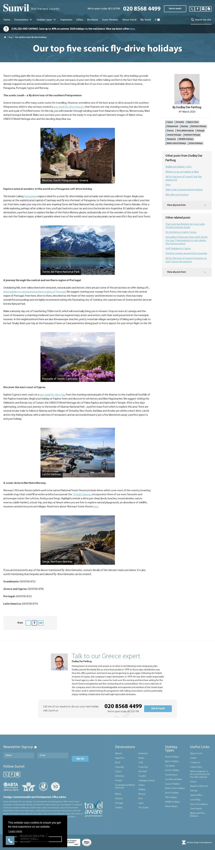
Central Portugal (174, 135)
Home (6, 20)
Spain (141, 803)
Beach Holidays (172, 761)
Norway (184, 126)
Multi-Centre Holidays (176, 143)
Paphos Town (193, 122)
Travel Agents (196, 808)
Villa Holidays (171, 797)
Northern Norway (198, 126)
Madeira (142, 789)
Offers (79, 20)
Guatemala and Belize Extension (125, 786)
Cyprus (170, 122)
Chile (140, 762)
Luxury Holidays (172, 784)
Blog (11, 37)
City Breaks (170, 766)
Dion (168, 185)
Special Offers (196, 795)
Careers (193, 758)
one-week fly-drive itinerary (69, 107)
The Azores (143, 807)
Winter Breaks (171, 806)
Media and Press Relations (197, 814)
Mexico (118, 794)
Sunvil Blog (195, 800)
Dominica (119, 776)
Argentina (119, 758)
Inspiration (66, 20)
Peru (140, 798)
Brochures (92, 20)
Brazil (117, 762)
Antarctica (143, 753)
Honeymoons (171, 775)
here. (96, 506)
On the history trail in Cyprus (181, 232)
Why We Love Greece (177, 194)
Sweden (118, 807)
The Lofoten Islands (185, 131)
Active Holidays (196, 143)
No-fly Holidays (172, 793)
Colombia (119, 767)
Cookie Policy (196, 767)
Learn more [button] (15, 831)
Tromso (170, 131)
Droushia (180, 122)
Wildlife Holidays (186, 139)
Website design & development (199, 842)
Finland (118, 780)
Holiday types (45, 20)
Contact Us (195, 762)
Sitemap (193, 790)
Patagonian (30, 196)
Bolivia (141, 758)
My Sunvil (145, 20)
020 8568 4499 (142, 9)
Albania (118, 753)
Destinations (21, 20)
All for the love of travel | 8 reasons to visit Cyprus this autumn (186, 260)
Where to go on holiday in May (182, 172)
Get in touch (175, 8)
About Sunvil (196, 753)
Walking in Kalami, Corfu (178, 167)
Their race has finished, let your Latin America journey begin (185, 226)
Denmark (142, 771)
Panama (119, 798)
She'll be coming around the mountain (186, 253)
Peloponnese (172, 126)
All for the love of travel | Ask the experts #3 (183, 178)
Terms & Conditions (199, 804)
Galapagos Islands (146, 780)
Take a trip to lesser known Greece (184, 189)
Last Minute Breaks (173, 779)
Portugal (200, 131)
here (132, 29)
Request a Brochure (199, 786)
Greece (141, 785)
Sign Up (80, 758)
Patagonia (171, 139)
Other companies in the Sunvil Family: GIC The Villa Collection (200, 774)
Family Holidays (172, 770)
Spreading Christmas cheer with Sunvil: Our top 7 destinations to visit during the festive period (186, 240)
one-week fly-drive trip (52, 394)
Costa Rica (143, 767)
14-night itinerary (82, 494)
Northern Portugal (192, 135)
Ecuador (142, 776)
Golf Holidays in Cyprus (178, 248)
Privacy (193, 782)
